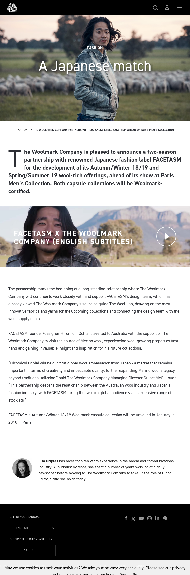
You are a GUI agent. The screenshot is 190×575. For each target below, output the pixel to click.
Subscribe (32, 550)
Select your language (26, 517)
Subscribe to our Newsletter (31, 539)
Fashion (22, 130)
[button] (155, 7)
